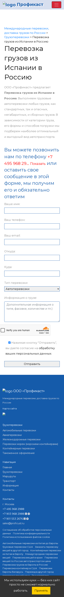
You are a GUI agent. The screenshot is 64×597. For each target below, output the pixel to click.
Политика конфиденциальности (31, 533)
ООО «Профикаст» (28, 391)
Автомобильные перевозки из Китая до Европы (30, 543)
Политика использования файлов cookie (26, 537)
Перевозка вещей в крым (27, 557)
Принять (41, 590)
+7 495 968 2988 (13, 509)
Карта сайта (10, 408)
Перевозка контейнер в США (20, 568)
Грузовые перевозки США (18, 546)
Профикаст (29, 4)
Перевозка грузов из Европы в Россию (25, 564)
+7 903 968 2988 (13, 513)
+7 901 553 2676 (13, 518)
